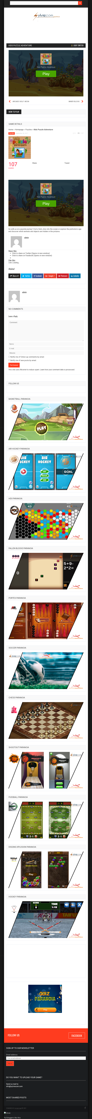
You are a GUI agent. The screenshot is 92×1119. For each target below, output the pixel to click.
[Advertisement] (47, 31)
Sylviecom (17, 1108)
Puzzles (28, 130)
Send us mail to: (12, 1084)
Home (10, 130)
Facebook (76, 1036)
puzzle (23, 229)
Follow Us (14, 383)
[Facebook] (85, 1108)
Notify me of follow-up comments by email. (27, 357)
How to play (14, 111)
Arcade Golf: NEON (21, 101)
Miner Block (74, 101)
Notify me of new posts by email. (23, 360)
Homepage (19, 130)
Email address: (12, 1055)
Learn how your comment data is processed (57, 370)
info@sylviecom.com (14, 1086)
